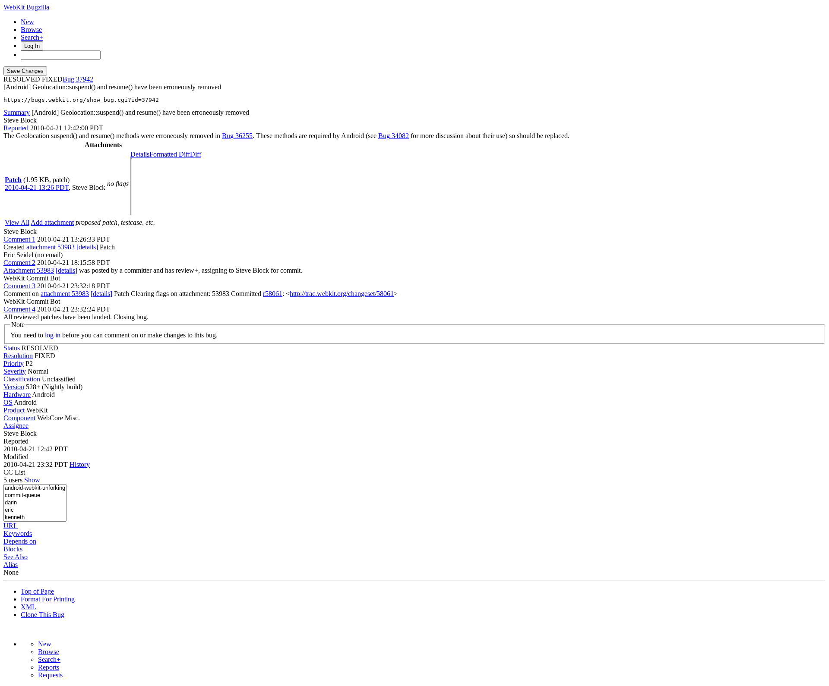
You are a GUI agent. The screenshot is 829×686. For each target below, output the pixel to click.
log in (52, 335)
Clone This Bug (42, 614)
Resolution (18, 355)
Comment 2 (19, 262)
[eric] (35, 510)
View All (17, 222)
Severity (14, 371)
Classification (21, 379)
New (27, 21)
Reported (15, 128)
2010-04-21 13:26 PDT (37, 187)
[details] (87, 247)
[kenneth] (35, 517)
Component (19, 418)
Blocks (12, 549)
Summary (16, 112)
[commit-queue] (35, 495)
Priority (13, 363)
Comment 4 (19, 309)
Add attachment (52, 222)
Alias (10, 564)
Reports (48, 667)
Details (139, 154)
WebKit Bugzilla (26, 7)
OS (8, 402)
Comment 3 (19, 286)
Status (11, 348)
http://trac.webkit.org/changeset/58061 (342, 293)
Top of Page (37, 591)
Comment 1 (19, 239)
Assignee (15, 425)
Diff (195, 154)
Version (13, 386)
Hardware (17, 394)
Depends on (19, 541)
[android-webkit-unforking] (35, 488)
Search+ (32, 37)
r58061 (272, 293)
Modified (15, 456)
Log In (32, 46)
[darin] (35, 503)
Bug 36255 (237, 135)
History (80, 464)
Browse (31, 29)
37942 (84, 79)
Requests (50, 675)
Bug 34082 (393, 135)
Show (32, 480)
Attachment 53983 (28, 270)
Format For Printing (48, 599)
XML (28, 606)
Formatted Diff (169, 154)
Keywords (17, 533)
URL (10, 525)
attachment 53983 (50, 247)
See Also (15, 556)
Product (14, 410)
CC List (14, 472)
